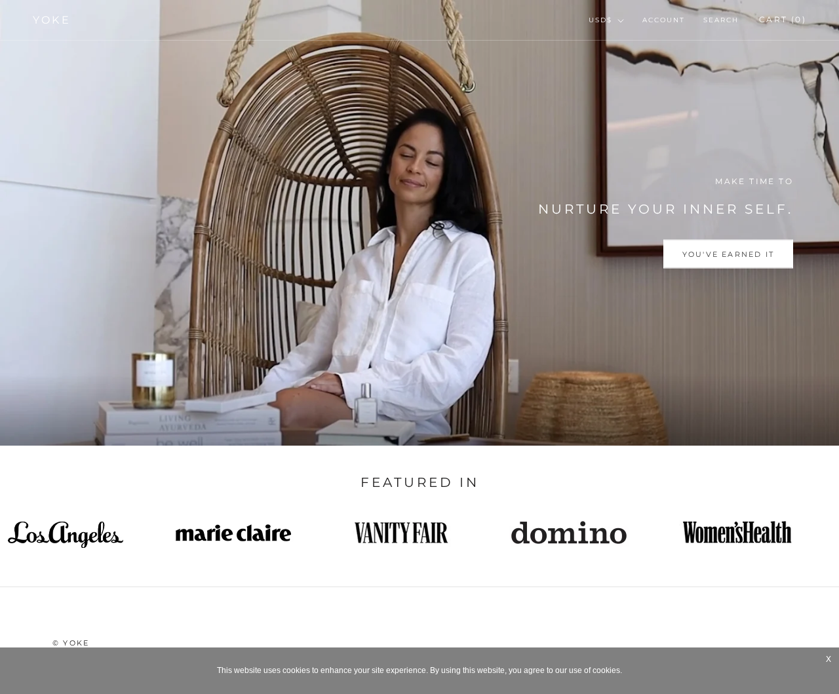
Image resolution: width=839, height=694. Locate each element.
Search (721, 20)
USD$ (600, 20)
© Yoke (70, 642)
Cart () (782, 19)
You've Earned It (728, 254)
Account (663, 20)
